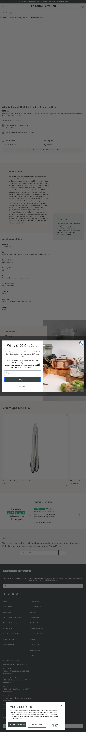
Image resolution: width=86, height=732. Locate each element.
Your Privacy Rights (55, 725)
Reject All (37, 724)
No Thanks (22, 386)
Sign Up (22, 379)
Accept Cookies (17, 724)
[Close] (61, 705)
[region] (35, 716)
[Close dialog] (81, 343)
